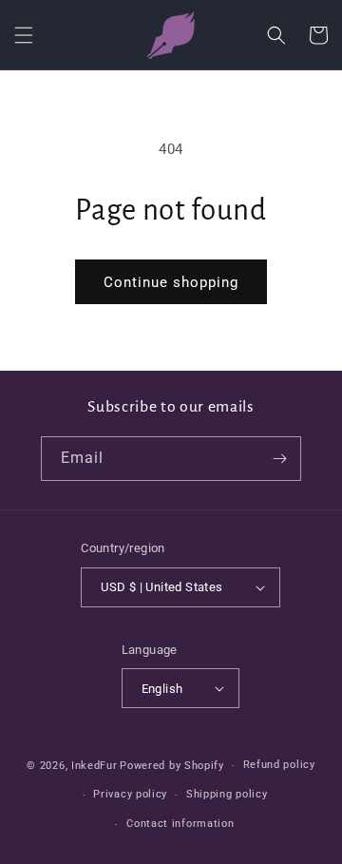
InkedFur (94, 765)
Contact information (180, 823)
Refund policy (279, 764)
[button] (24, 35)
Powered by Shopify (172, 765)
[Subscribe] (279, 458)
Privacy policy (130, 794)
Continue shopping (171, 282)
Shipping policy (227, 794)
